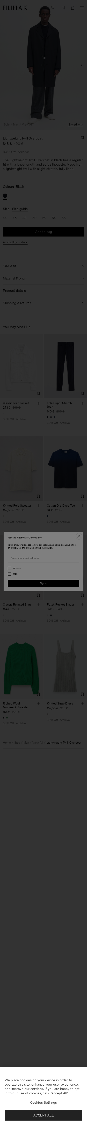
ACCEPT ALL (43, 1115)
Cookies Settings (43, 1102)
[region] (43, 1095)
